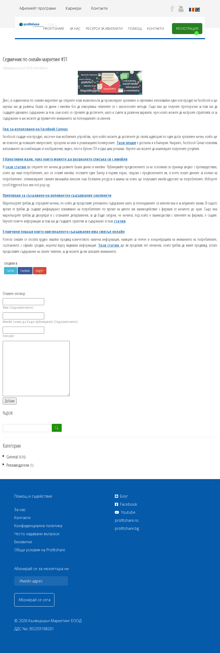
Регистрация (187, 28)
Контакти (99, 8)
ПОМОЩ (135, 28)
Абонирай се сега (34, 599)
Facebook (25, 270)
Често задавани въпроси (36, 533)
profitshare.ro (126, 520)
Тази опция (126, 142)
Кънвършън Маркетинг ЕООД (55, 620)
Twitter (10, 270)
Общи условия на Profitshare (39, 549)
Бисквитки (23, 541)
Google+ (40, 270)
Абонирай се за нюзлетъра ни (41, 569)
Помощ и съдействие (33, 496)
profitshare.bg (127, 528)
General (12, 457)
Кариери (73, 8)
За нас (75, 28)
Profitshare (53, 28)
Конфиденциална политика (38, 525)
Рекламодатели (17, 465)
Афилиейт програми (37, 8)
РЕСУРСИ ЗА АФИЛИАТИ (104, 28)
